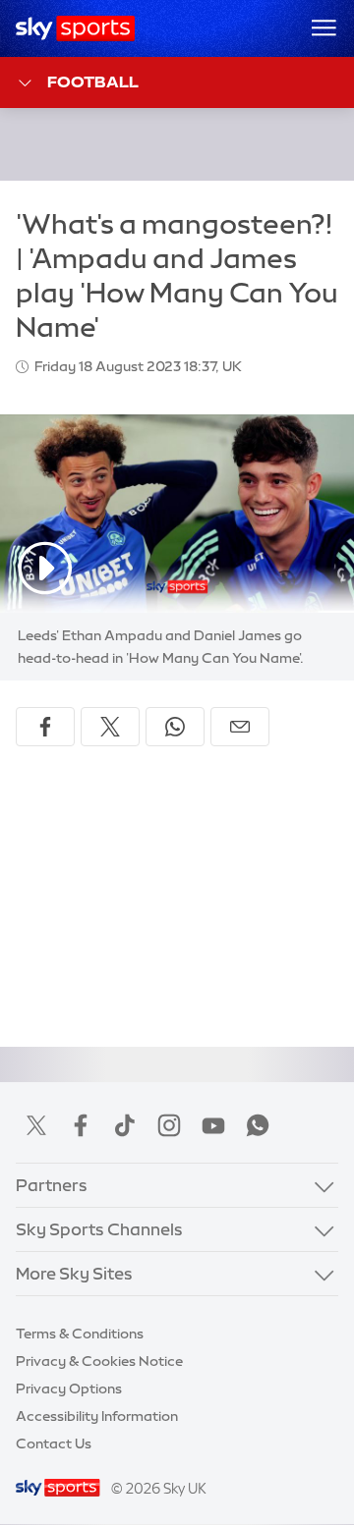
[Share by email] (239, 726)
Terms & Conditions (80, 1333)
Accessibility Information (97, 1416)
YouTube (213, 1125)
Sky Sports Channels (99, 1229)
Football (93, 81)
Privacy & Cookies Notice (99, 1361)
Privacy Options (69, 1388)
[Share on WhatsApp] (175, 726)
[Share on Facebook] (45, 726)
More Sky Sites (74, 1273)
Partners (52, 1184)
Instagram (169, 1125)
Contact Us (53, 1443)
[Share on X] (110, 726)
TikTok (125, 1125)
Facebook (80, 1125)
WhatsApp (257, 1125)
